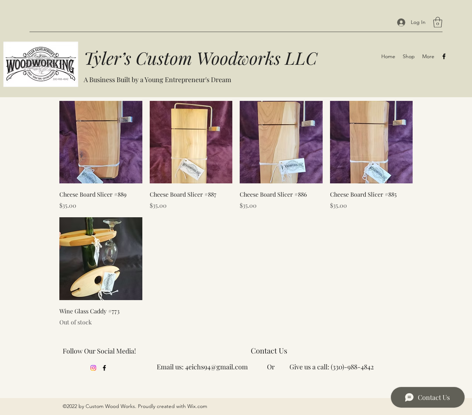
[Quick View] (100, 142)
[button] (437, 22)
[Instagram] (93, 368)
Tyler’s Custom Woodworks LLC (200, 57)
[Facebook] (444, 56)
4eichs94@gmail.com (216, 366)
